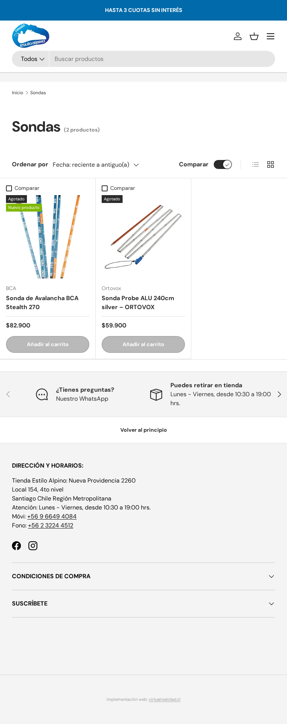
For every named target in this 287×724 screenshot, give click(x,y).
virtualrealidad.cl (164, 699)
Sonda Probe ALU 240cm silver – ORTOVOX (138, 302)
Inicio (17, 92)
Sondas (38, 92)
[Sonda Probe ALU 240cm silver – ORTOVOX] (143, 236)
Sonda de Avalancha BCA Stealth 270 (42, 302)
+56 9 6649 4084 (52, 516)
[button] (254, 36)
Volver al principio (143, 429)
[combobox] (143, 59)
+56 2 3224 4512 (50, 525)
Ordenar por (30, 164)
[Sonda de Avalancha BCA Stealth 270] (47, 236)
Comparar (194, 164)
